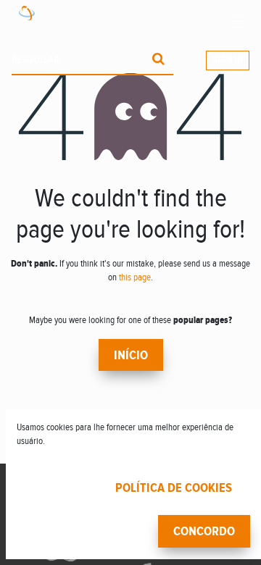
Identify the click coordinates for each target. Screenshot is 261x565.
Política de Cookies (173, 488)
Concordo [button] (204, 532)
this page (135, 277)
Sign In (227, 60)
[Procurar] (158, 60)
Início (131, 356)
